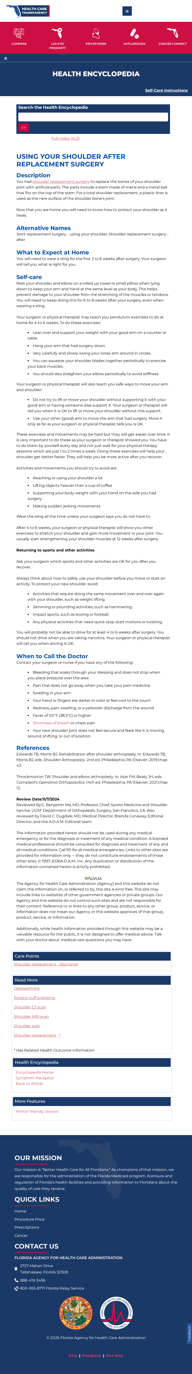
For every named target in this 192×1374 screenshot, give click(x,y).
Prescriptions (27, 1227)
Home (20, 1211)
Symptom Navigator (35, 1078)
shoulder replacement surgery (61, 181)
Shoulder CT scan (30, 1007)
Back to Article (29, 1083)
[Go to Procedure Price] (96, 33)
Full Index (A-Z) (66, 138)
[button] (19, 35)
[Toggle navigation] (127, 11)
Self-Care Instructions (166, 90)
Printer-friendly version (37, 1111)
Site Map (114, 1355)
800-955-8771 (32, 1288)
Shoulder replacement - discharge (46, 964)
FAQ (73, 1355)
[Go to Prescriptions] (134, 33)
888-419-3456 (32, 1280)
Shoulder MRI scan (31, 1016)
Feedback (91, 1355)
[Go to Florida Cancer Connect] (172, 35)
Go (23, 127)
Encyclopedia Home (35, 1072)
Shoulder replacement (37, 1035)
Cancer (21, 1235)
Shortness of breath (51, 723)
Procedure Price (29, 1219)
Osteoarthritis (27, 988)
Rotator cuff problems (34, 998)
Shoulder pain (27, 1026)
